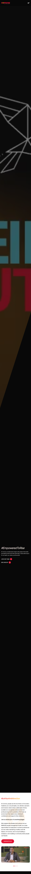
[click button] (28, 3)
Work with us (8, 841)
